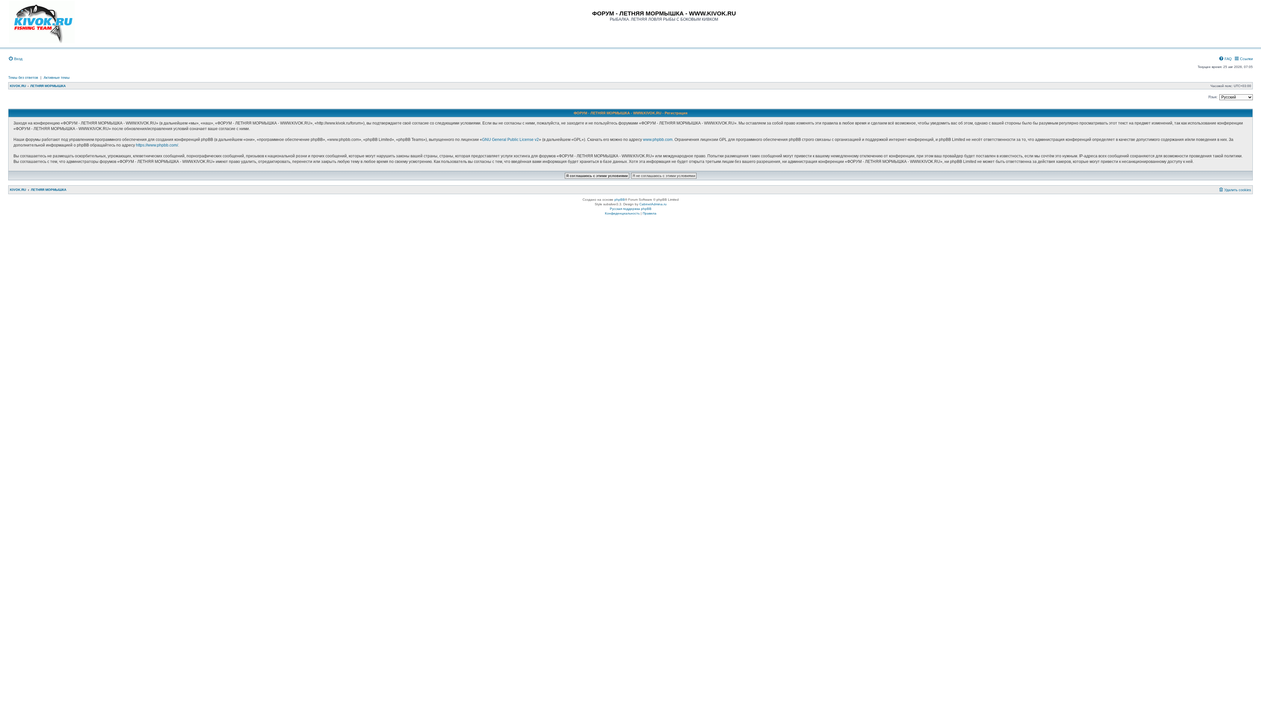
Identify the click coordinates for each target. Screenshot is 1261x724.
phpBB (619, 199)
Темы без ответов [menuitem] (23, 77)
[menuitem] (15, 59)
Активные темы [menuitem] (57, 77)
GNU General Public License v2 (510, 139)
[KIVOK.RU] (41, 22)
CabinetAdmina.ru (653, 204)
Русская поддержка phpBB (631, 209)
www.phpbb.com (658, 139)
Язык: (1213, 97)
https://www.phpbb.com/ (157, 145)
